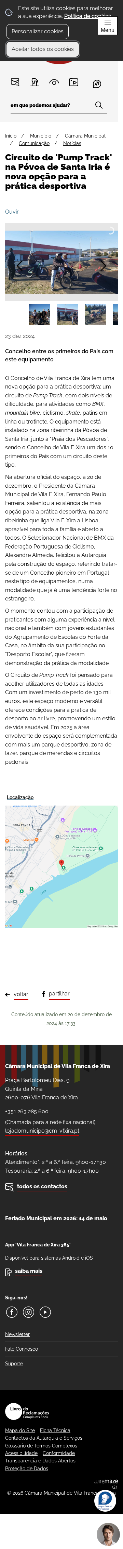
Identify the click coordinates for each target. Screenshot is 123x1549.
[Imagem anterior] (19, 265)
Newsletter (17, 1334)
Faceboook (11, 1312)
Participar (34, 82)
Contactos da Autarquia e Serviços (43, 1438)
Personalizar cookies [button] (38, 31)
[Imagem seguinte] (103, 265)
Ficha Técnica (55, 1430)
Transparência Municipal (54, 82)
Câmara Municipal (85, 136)
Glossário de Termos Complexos (41, 1445)
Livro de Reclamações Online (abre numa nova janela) (27, 1411)
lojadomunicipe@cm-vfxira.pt (42, 1131)
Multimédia (73, 82)
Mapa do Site (20, 1430)
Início (10, 136)
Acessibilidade (21, 1453)
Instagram (28, 1312)
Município (40, 136)
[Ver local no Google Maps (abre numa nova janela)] (61, 860)
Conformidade (59, 1453)
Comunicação (34, 143)
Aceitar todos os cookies (43, 49)
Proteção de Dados (26, 1468)
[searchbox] (59, 107)
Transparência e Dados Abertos (40, 1460)
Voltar (21, 994)
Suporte (14, 1363)
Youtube (45, 1312)
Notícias (72, 143)
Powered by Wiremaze (106, 1484)
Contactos (15, 82)
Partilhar (59, 993)
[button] (39, 314)
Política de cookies (87, 16)
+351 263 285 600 (27, 1111)
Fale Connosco (21, 1349)
